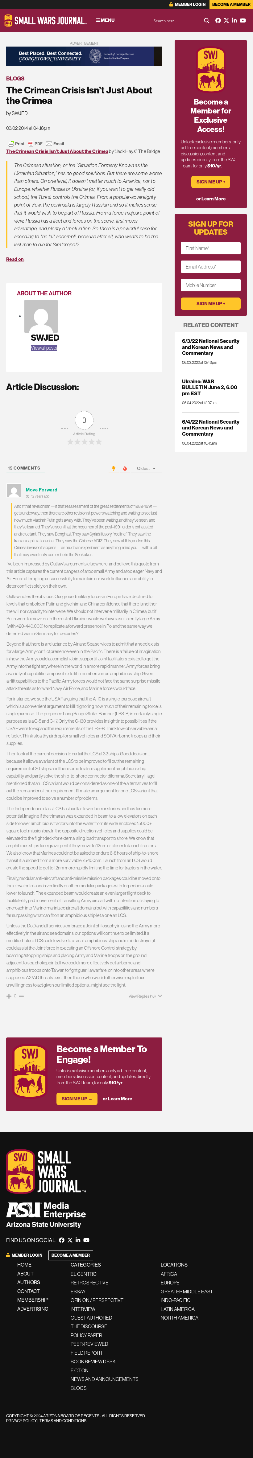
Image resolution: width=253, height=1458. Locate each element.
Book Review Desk (93, 1361)
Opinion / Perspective (97, 1300)
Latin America (178, 1309)
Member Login (189, 4)
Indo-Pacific (175, 1300)
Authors (28, 1282)
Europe (170, 1282)
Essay (78, 1291)
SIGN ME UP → (77, 1099)
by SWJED (17, 113)
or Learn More (117, 1099)
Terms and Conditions (62, 1420)
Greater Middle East (187, 1291)
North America (179, 1318)
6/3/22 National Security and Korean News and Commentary (210, 347)
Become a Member (231, 4)
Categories (86, 1265)
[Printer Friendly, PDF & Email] (36, 143)
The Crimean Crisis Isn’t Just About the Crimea (57, 151)
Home (24, 1265)
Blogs (15, 78)
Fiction (80, 1370)
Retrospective (90, 1282)
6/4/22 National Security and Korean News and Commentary (210, 427)
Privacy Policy (21, 1420)
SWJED (45, 337)
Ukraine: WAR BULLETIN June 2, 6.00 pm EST (209, 387)
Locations (174, 1265)
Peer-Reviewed (89, 1344)
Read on (15, 259)
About (25, 1274)
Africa (169, 1274)
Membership (32, 1300)
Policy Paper (86, 1335)
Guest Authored (91, 1318)
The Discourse (89, 1326)
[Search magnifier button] (206, 20)
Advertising (32, 1309)
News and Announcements (105, 1379)
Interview (83, 1309)
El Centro (84, 1274)
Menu (107, 20)
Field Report (87, 1353)
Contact (28, 1291)
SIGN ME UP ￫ (211, 182)
